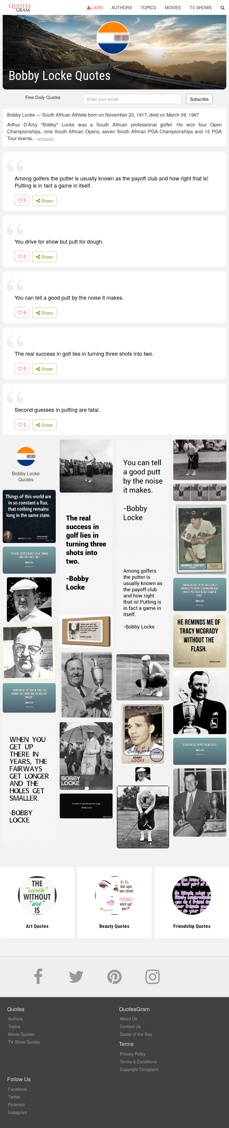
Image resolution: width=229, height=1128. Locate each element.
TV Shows (201, 7)
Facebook (17, 1089)
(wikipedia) (46, 138)
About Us (128, 1019)
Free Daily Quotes (43, 97)
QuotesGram (19, 7)
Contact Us (130, 1026)
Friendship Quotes (114, 926)
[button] (222, 7)
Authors (122, 7)
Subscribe (199, 99)
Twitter (14, 1097)
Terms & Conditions (138, 1061)
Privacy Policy (133, 1054)
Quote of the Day (136, 1034)
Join (97, 7)
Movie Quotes (21, 1034)
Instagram (17, 1112)
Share (46, 200)
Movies (173, 7)
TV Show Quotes (24, 1042)
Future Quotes (192, 926)
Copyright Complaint (139, 1069)
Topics (148, 7)
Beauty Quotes (37, 926)
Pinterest (16, 1104)
